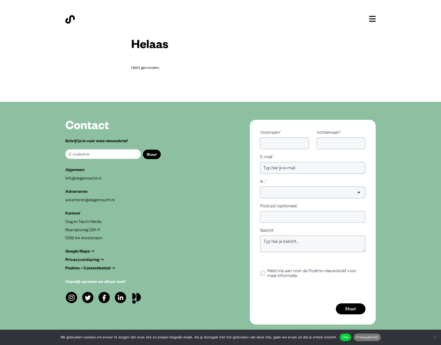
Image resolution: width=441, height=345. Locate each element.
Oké (345, 337)
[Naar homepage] (70, 19)
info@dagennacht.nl (83, 178)
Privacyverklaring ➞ (84, 259)
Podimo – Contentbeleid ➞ (90, 268)
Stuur (152, 154)
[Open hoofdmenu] (372, 19)
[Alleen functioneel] (434, 337)
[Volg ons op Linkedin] (120, 297)
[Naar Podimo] (137, 297)
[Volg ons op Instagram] (71, 297)
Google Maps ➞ (79, 251)
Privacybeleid (367, 337)
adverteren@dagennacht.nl (90, 199)
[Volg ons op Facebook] (104, 297)
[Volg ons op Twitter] (87, 297)
